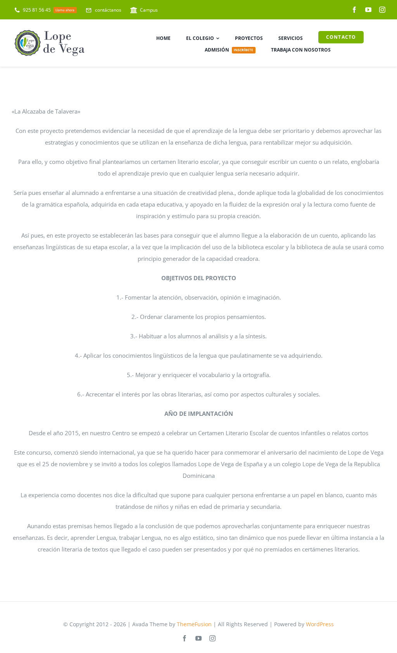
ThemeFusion (194, 624)
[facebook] (354, 10)
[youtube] (368, 10)
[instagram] (382, 10)
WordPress (320, 624)
